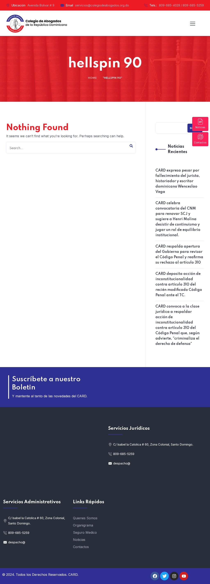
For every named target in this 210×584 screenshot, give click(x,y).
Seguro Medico (85, 532)
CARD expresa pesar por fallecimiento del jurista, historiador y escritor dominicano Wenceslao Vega (177, 181)
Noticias (200, 127)
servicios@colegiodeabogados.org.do (102, 5)
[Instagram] (174, 576)
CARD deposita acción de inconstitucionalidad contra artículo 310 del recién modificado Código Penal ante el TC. (178, 284)
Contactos (200, 142)
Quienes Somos (85, 518)
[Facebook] (155, 576)
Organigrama (83, 525)
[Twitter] (164, 576)
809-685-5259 (123, 454)
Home (92, 78)
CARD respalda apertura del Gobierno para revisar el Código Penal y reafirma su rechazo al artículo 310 (179, 254)
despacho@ (121, 463)
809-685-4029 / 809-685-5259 (181, 5)
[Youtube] (183, 576)
